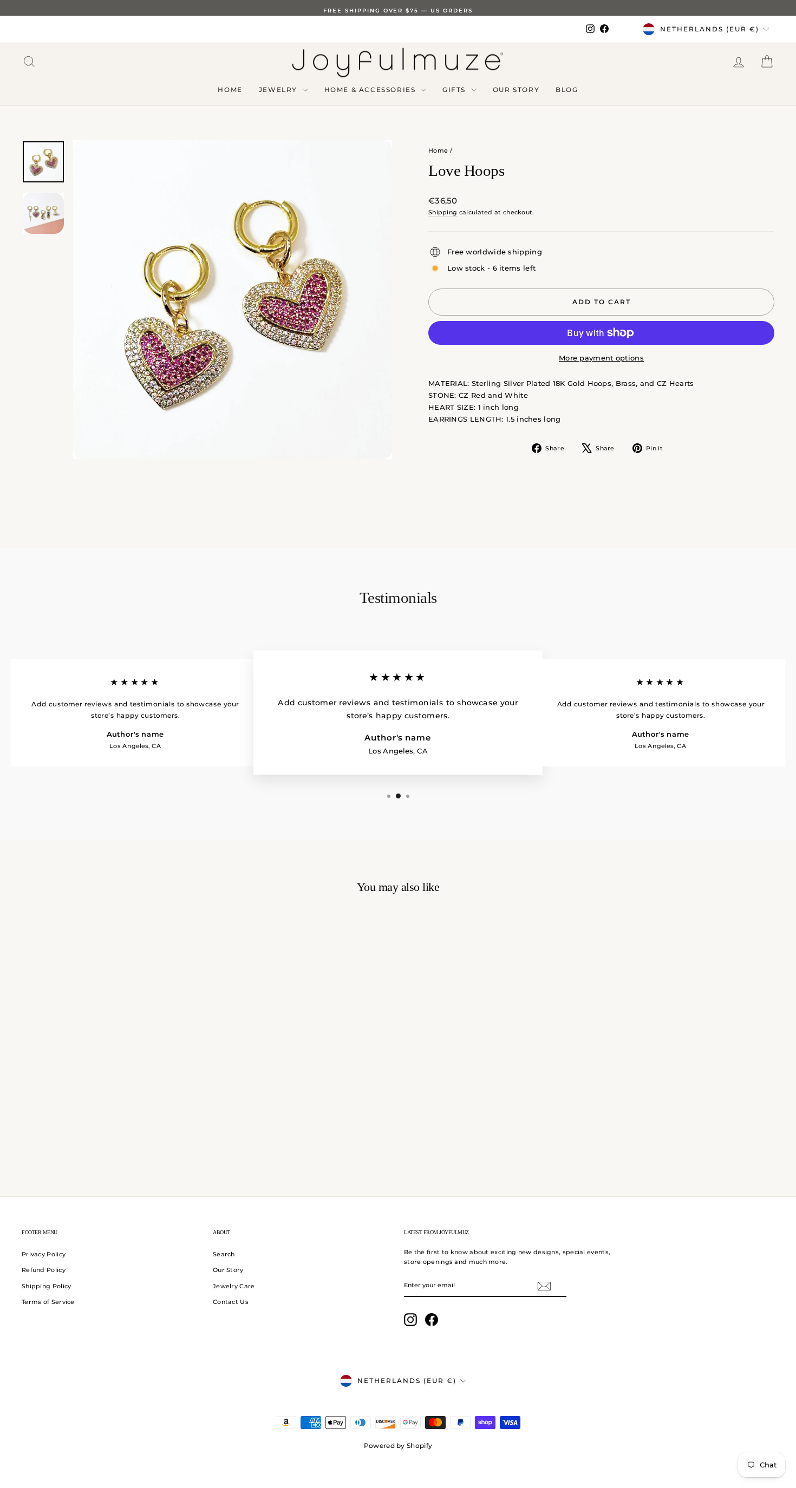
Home (230, 90)
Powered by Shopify (398, 1445)
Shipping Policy (46, 1286)
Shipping (442, 212)
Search (224, 1254)
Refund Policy (44, 1270)
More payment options (601, 357)
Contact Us (231, 1302)
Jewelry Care (234, 1286)
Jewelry (279, 90)
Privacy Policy (44, 1254)
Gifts (455, 90)
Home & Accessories (371, 90)
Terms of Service (48, 1302)
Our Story (516, 90)
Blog (567, 90)
